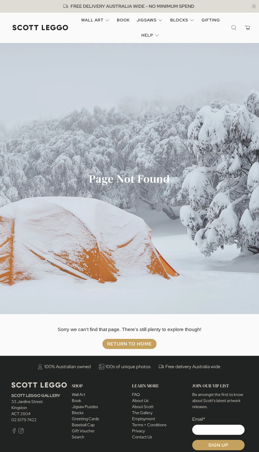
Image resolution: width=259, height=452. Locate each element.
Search (78, 437)
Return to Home (129, 344)
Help (147, 35)
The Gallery (142, 412)
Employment (143, 418)
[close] (253, 6)
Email (198, 419)
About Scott (143, 406)
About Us (140, 400)
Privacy (138, 431)
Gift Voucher (83, 431)
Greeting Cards (85, 418)
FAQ (136, 394)
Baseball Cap (83, 425)
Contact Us (142, 437)
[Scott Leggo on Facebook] (14, 432)
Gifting (211, 20)
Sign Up (218, 445)
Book (123, 20)
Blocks (179, 20)
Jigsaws (147, 20)
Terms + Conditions (149, 425)
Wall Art (92, 20)
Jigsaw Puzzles (85, 406)
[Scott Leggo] (40, 27)
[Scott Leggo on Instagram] (21, 432)
